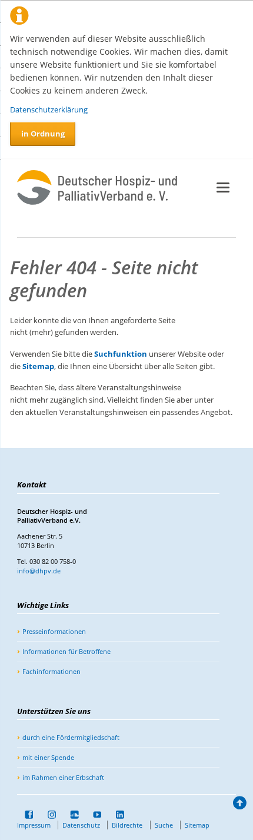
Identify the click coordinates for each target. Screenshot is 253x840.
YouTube (93, 814)
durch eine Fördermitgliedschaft (70, 737)
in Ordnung (43, 133)
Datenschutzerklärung (49, 109)
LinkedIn (116, 814)
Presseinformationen (54, 631)
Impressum (34, 825)
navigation (223, 187)
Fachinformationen (51, 671)
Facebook (25, 814)
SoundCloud (70, 814)
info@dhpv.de (39, 570)
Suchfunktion (120, 353)
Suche (164, 825)
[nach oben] (239, 805)
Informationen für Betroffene (66, 651)
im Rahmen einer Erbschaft (63, 777)
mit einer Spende (48, 757)
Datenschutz (81, 825)
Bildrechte (127, 825)
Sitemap (38, 366)
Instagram (47, 814)
